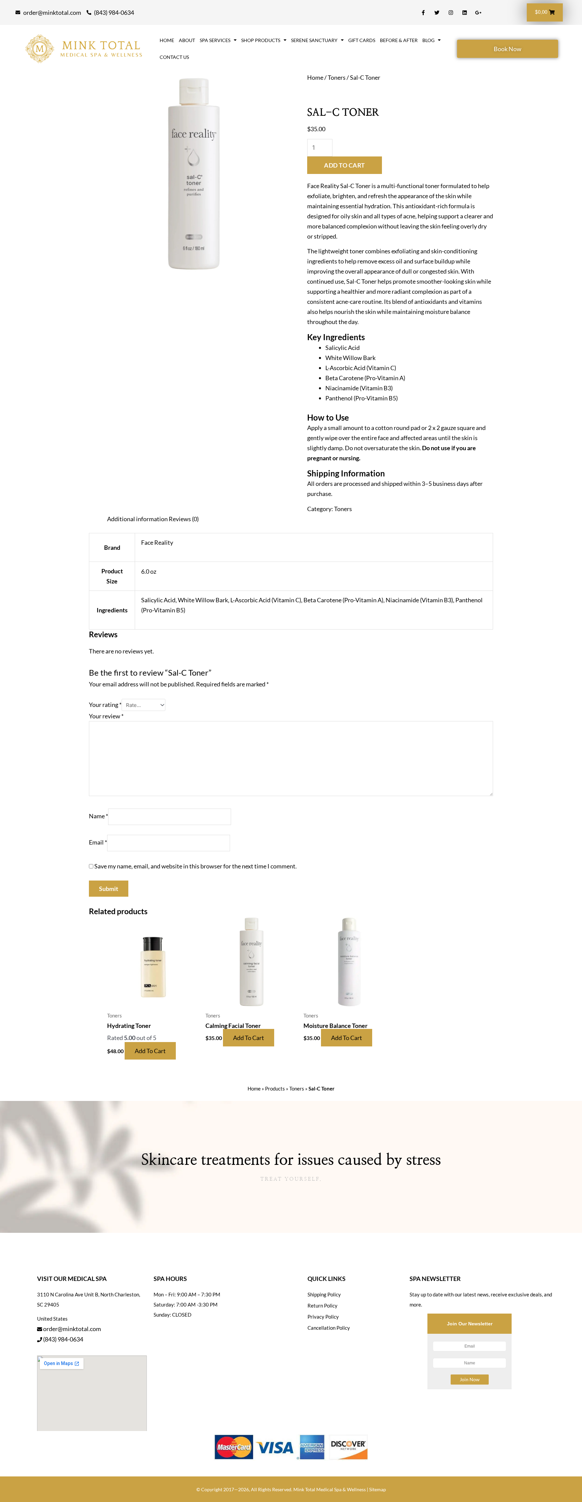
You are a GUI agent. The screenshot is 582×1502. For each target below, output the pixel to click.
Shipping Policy (324, 1294)
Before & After (399, 40)
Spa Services (215, 40)
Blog (428, 40)
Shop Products (260, 40)
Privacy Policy (323, 1317)
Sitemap (377, 1489)
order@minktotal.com (72, 1328)
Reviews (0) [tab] (184, 519)
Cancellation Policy (329, 1328)
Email (98, 842)
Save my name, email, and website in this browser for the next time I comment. (195, 866)
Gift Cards (361, 40)
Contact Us (174, 57)
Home (167, 40)
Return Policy (322, 1305)
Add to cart (344, 165)
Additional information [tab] (137, 519)
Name (98, 816)
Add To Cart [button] (150, 1050)
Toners (337, 77)
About (187, 40)
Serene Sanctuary (314, 40)
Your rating (105, 704)
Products (275, 1088)
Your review (106, 716)
